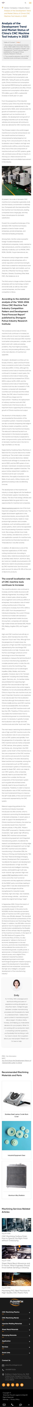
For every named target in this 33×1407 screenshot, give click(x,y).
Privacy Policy (15, 1399)
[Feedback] (20, 1404)
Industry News (24, 8)
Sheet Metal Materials (10, 1329)
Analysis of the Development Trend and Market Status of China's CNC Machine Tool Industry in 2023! (17, 13)
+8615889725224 (10, 1369)
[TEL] (12, 1404)
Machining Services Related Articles (16, 1210)
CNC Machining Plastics (10, 1312)
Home (6, 8)
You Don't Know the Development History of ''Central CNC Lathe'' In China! (16, 1062)
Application (6, 1341)
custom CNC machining (10, 875)
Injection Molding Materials (12, 1324)
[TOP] (29, 1404)
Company (13, 8)
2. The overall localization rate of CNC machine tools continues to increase (16, 57)
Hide (18, 42)
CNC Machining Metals (10, 1318)
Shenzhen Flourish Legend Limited (14, 1395)
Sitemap (5, 1399)
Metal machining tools (9, 508)
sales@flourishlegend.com (13, 1365)
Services (5, 1347)
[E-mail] (4, 1404)
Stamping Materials (9, 1335)
